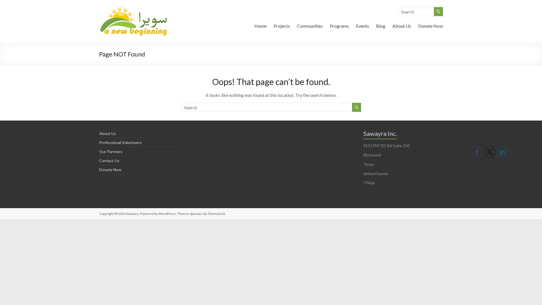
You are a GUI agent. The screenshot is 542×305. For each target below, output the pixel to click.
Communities (310, 26)
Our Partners (111, 151)
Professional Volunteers (120, 142)
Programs (339, 26)
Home (260, 26)
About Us (401, 26)
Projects (282, 26)
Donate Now (430, 26)
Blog (380, 26)
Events (362, 26)
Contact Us (109, 160)
